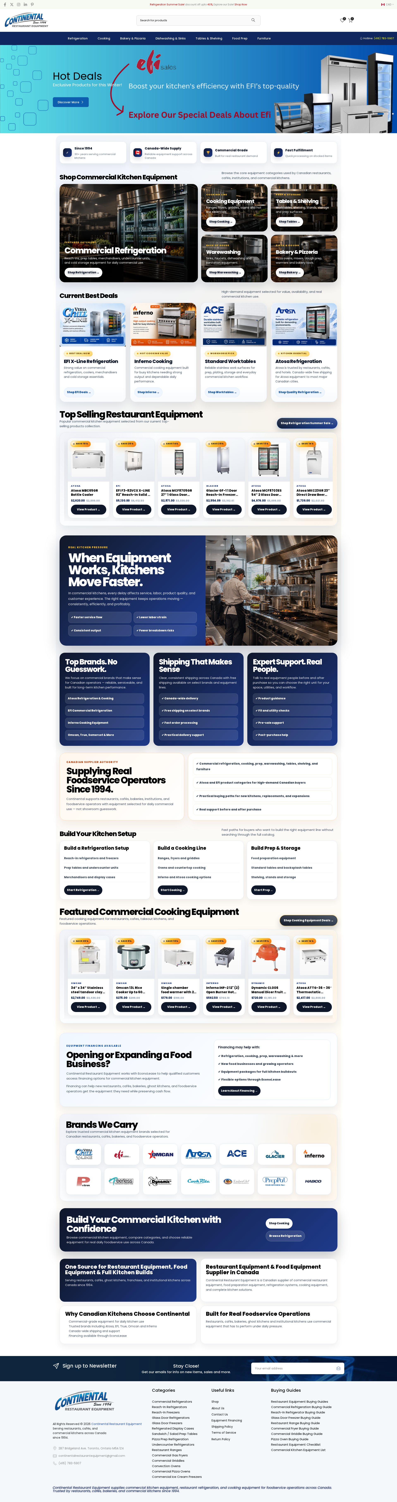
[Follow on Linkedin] (25, 4)
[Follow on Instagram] (18, 4)
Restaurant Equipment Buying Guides (299, 1401)
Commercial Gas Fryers (170, 1455)
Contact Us (220, 1415)
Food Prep (240, 38)
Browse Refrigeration (285, 1236)
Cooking (104, 38)
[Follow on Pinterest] (32, 4)
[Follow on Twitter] (12, 4)
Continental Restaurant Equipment (116, 1424)
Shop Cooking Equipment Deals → (309, 920)
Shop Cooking (279, 1223)
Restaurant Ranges (167, 1450)
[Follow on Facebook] (5, 4)
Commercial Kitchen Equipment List (298, 1450)
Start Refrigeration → (83, 890)
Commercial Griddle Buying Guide (297, 1434)
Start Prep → (263, 890)
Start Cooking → (173, 890)
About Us (218, 1408)
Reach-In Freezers (166, 1412)
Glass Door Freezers (167, 1423)
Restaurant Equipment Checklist (296, 1444)
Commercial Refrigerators (172, 1401)
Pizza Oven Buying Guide (290, 1439)
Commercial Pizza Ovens (171, 1471)
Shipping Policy (222, 1427)
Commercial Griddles (168, 1460)
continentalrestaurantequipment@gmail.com (92, 1456)
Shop (215, 1402)
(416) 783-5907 (70, 1463)
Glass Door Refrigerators (171, 1417)
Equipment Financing (227, 1421)
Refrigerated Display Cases (173, 1428)
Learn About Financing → (239, 1091)
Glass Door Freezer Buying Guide (295, 1417)
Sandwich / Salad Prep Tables (174, 1434)
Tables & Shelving (209, 38)
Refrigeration (78, 38)
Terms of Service (224, 1433)
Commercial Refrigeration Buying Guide (301, 1407)
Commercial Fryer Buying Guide (295, 1428)
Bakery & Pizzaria (133, 38)
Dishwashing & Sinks (170, 38)
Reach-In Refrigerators (169, 1407)
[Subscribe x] (338, 1368)
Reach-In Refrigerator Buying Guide (298, 1412)
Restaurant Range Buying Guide (295, 1423)
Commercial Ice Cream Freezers (177, 1477)
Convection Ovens (166, 1466)
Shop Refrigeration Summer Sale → (307, 423)
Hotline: (378, 38)
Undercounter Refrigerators (173, 1444)
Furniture (264, 38)
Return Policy (221, 1439)
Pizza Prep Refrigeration (170, 1439)
